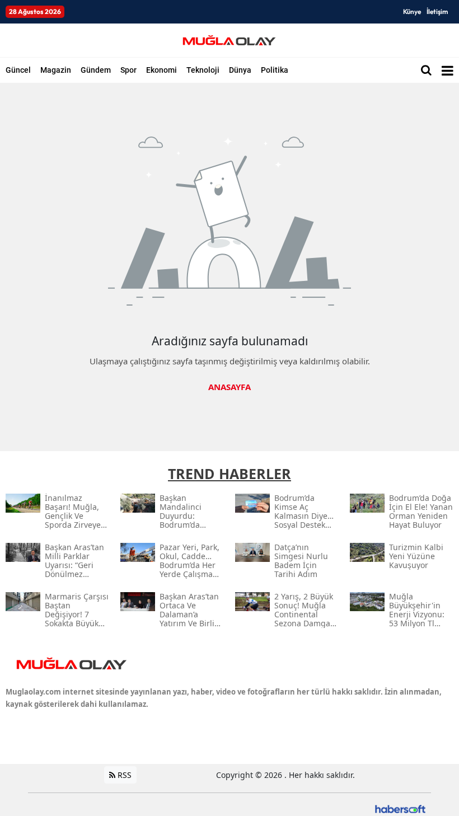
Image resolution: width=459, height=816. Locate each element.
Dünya (240, 69)
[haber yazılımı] (400, 808)
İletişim (437, 11)
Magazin (55, 69)
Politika (274, 69)
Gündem (96, 69)
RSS (123, 775)
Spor (128, 69)
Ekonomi (161, 69)
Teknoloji (202, 69)
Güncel (18, 69)
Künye (412, 11)
